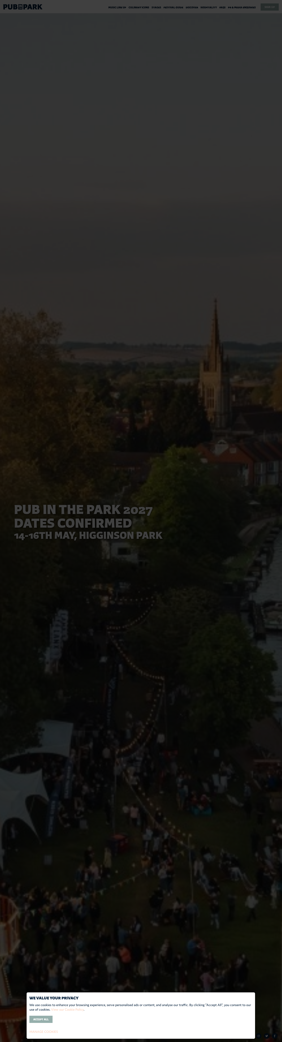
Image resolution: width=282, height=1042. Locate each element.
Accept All (41, 1019)
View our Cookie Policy (67, 1009)
